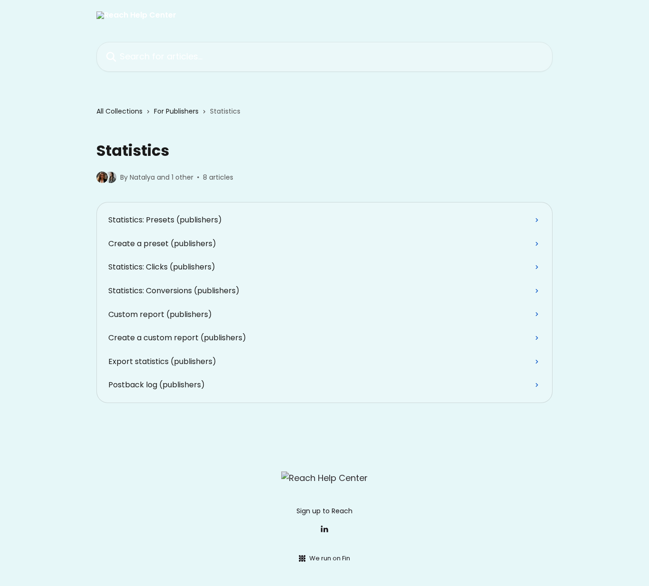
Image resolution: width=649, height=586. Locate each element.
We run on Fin (329, 558)
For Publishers (176, 111)
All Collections (119, 111)
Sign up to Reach (324, 511)
